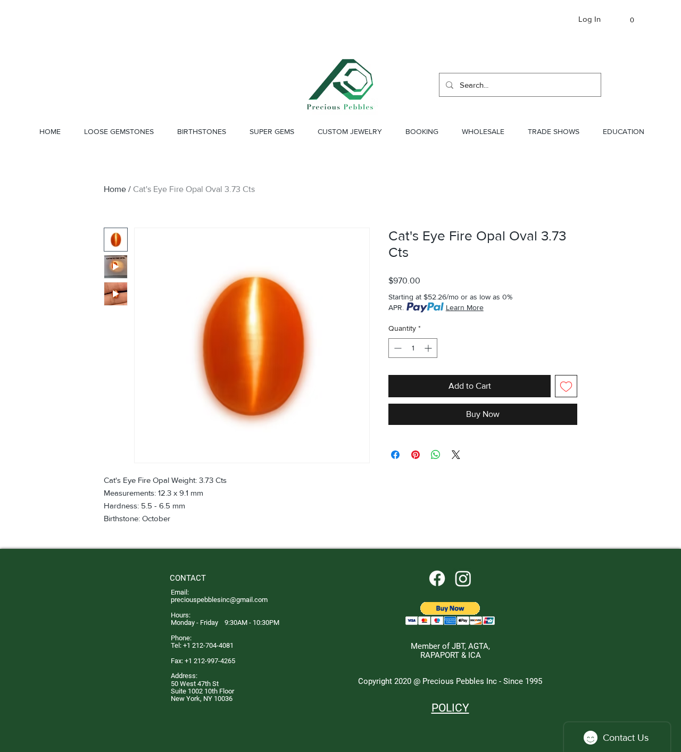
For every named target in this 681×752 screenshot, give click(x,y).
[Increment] (429, 348)
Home (115, 189)
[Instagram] (463, 578)
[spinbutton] (412, 348)
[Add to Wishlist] (566, 386)
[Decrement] (396, 348)
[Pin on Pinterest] (415, 454)
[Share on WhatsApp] (435, 454)
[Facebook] (437, 578)
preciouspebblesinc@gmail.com (219, 600)
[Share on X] (456, 454)
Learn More (465, 307)
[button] (627, 20)
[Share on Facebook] (395, 454)
